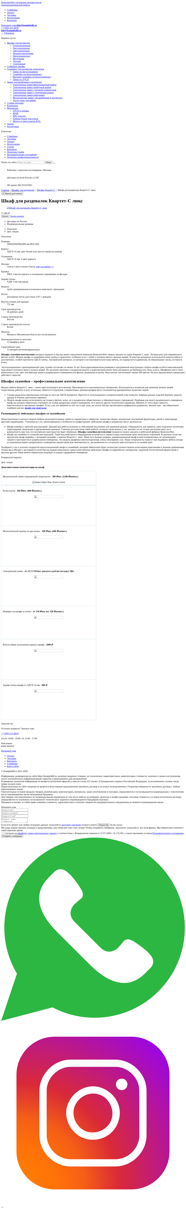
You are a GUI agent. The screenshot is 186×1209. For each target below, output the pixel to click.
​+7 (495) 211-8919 (10, 733)
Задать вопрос (17, 216)
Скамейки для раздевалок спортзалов (25, 69)
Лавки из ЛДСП (21, 79)
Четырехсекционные (23, 53)
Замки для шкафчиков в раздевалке (24, 82)
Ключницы (12, 105)
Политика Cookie (15, 152)
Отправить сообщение (12, 836)
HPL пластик (19, 116)
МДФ (15, 113)
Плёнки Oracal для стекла (25, 118)
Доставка (11, 15)
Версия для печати (13, 193)
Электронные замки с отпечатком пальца (33, 92)
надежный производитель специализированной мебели (21, 3)
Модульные (18, 58)
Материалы (12, 108)
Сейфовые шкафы (16, 66)
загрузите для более (71, 825)
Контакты (12, 20)
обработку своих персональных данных (37, 833)
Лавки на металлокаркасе (25, 71)
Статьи (10, 147)
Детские (17, 61)
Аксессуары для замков (24, 100)
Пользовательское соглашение (22, 154)
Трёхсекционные (21, 51)
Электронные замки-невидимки (29, 95)
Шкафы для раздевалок (18, 43)
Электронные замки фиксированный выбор (34, 84)
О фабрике (12, 10)
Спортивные (19, 64)
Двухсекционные (21, 48)
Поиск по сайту (9, 162)
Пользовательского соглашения (167, 833)
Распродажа (13, 126)
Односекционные (21, 45)
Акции (10, 124)
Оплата (10, 12)
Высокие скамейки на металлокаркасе (32, 77)
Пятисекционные (21, 56)
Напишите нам (8, 751)
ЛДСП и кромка (21, 111)
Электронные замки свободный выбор (32, 87)
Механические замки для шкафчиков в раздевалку (38, 98)
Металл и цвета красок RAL (27, 121)
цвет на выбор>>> (45, 266)
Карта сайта (13, 766)
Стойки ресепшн (15, 103)
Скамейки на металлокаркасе (27, 74)
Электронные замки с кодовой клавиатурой (34, 90)
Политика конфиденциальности (23, 157)
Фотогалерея (13, 18)
